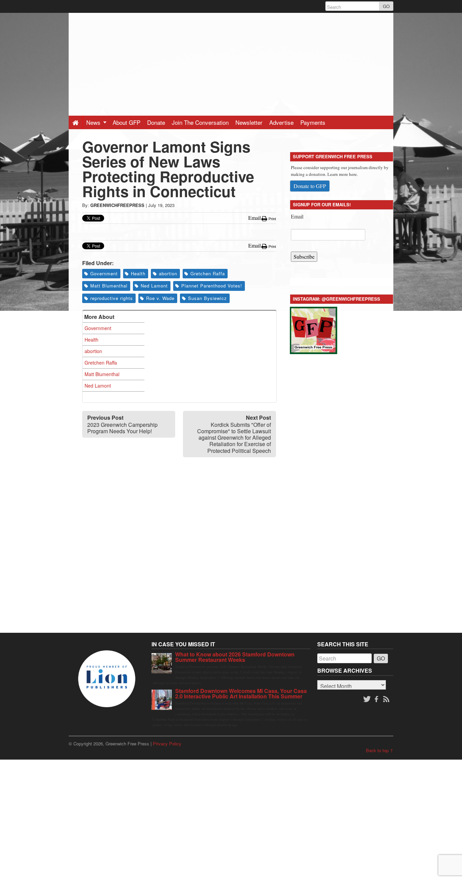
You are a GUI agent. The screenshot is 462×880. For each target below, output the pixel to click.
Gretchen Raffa (207, 273)
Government (104, 273)
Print (272, 219)
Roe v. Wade (160, 298)
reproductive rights (111, 298)
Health (138, 273)
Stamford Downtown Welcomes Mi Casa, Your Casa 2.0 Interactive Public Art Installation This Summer (241, 693)
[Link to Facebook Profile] (377, 699)
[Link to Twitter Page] (367, 699)
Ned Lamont (154, 285)
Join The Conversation (200, 122)
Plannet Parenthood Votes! (211, 285)
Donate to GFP (310, 185)
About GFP (126, 122)
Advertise (281, 122)
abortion (168, 273)
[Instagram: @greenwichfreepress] (313, 329)
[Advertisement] (231, 60)
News (94, 122)
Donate (156, 122)
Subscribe (304, 256)
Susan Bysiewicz (207, 298)
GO (386, 6)
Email (297, 216)
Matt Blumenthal (109, 285)
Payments (312, 122)
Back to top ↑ (379, 750)
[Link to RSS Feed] (387, 699)
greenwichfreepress (117, 205)
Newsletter (248, 122)
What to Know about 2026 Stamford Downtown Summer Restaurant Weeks (235, 657)
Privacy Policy (167, 743)
